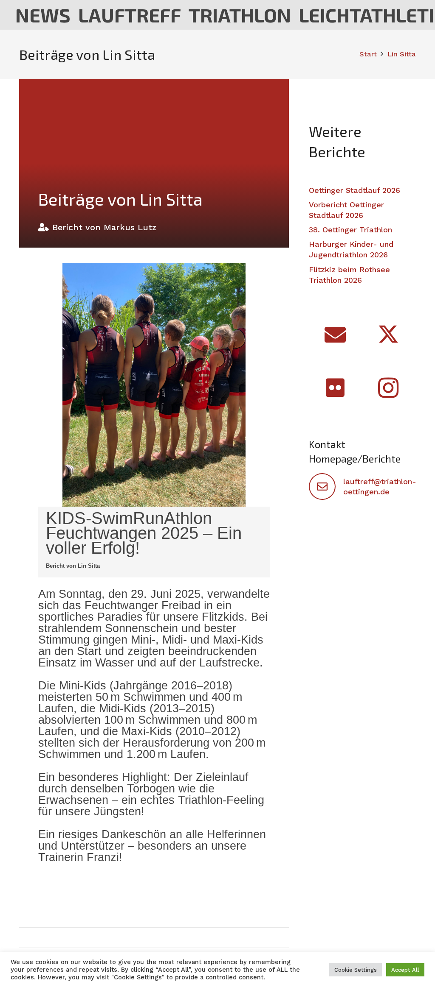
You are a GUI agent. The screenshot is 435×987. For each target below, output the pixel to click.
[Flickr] (335, 387)
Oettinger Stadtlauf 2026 (354, 190)
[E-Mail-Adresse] (335, 334)
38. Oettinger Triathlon (350, 229)
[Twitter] (388, 334)
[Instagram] (388, 387)
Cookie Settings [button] (355, 970)
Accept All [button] (405, 970)
